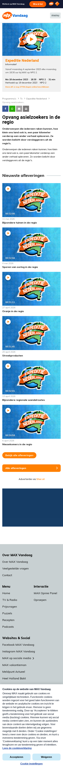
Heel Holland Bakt (14, 678)
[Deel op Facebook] (5, 109)
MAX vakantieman (14, 665)
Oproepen (40, 600)
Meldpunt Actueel (13, 671)
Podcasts (8, 626)
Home (6, 593)
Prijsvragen (9, 606)
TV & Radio (9, 600)
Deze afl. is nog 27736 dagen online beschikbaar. (27, 87)
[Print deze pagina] (26, 109)
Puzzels (7, 613)
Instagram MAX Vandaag (18, 651)
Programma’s (9, 98)
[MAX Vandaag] (15, 15)
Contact (7, 575)
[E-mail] (19, 109)
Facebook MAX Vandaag (18, 644)
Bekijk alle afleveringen (19, 455)
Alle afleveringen (15, 468)
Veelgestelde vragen (15, 568)
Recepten (8, 620)
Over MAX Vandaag (15, 561)
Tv (21, 98)
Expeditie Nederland (36, 98)
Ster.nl (40, 479)
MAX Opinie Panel (45, 593)
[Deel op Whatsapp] (12, 109)
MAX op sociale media (16, 658)
